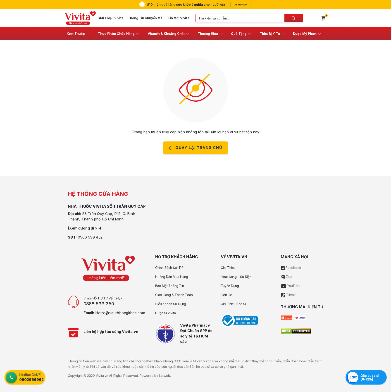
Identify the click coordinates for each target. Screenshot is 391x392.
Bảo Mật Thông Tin (169, 286)
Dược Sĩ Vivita (165, 313)
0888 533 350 (98, 303)
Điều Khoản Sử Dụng (170, 304)
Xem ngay (241, 4)
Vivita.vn (102, 376)
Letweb (164, 376)
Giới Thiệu (228, 268)
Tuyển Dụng (230, 286)
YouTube (293, 286)
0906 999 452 (90, 237)
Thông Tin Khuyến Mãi (145, 18)
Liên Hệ (226, 295)
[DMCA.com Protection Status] (296, 330)
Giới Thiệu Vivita (111, 18)
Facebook (293, 268)
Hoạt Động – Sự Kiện (236, 277)
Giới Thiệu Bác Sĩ (233, 304)
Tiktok (290, 295)
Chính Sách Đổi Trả (169, 268)
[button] (78, 33)
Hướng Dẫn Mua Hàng (171, 277)
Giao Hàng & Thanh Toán (174, 295)
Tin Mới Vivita (178, 18)
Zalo (288, 277)
